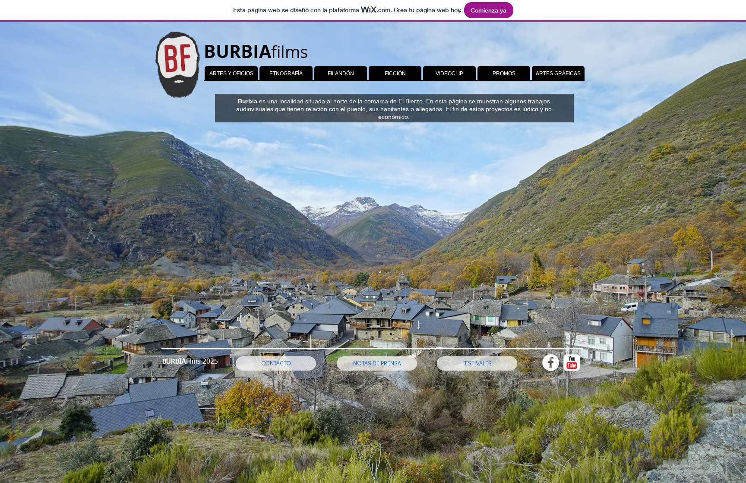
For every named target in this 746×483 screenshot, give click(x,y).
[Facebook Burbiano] (550, 362)
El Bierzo (410, 101)
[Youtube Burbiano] (571, 362)
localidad (291, 101)
